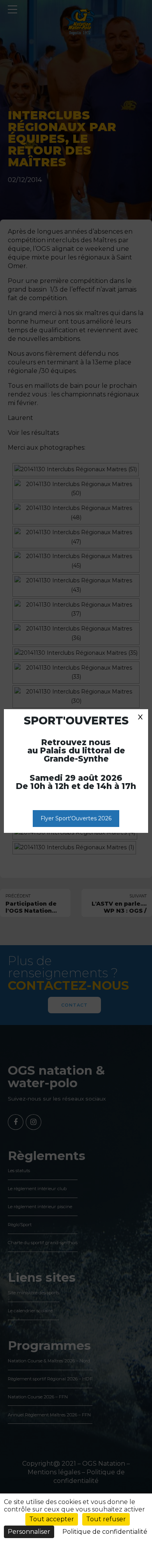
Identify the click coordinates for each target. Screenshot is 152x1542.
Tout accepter (51, 1519)
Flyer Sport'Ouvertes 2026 (76, 818)
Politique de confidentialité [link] (104, 1531)
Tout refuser (106, 1519)
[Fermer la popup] (140, 717)
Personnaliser (29, 1531)
